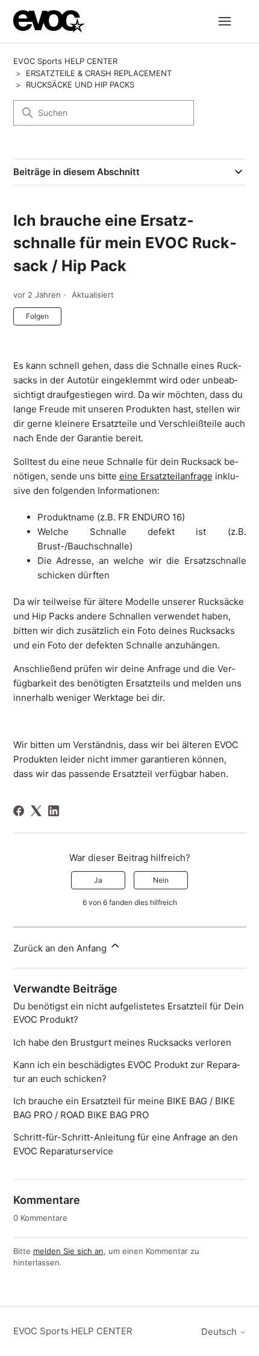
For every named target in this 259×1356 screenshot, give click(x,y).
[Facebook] (18, 810)
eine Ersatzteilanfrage (166, 476)
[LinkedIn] (53, 810)
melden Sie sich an (68, 1251)
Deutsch (220, 1331)
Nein (161, 879)
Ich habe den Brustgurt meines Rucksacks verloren (122, 1042)
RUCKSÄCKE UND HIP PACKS (80, 84)
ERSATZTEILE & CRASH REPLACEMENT (99, 73)
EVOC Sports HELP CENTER (65, 61)
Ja (98, 879)
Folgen (37, 316)
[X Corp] (36, 810)
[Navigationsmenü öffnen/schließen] (225, 22)
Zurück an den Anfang (61, 948)
